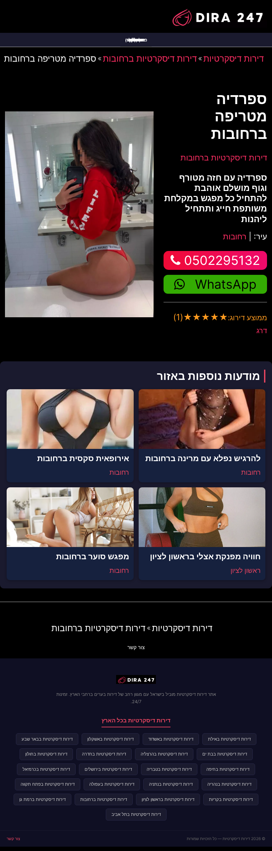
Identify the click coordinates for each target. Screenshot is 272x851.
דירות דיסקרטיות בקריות (231, 799)
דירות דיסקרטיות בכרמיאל (46, 769)
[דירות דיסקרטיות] (217, 16)
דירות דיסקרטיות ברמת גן (42, 799)
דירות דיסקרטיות (233, 58)
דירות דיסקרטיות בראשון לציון (168, 799)
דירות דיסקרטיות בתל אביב (136, 814)
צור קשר (136, 647)
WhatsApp (225, 284)
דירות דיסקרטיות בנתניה (171, 784)
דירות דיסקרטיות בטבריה (169, 769)
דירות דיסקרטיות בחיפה (227, 769)
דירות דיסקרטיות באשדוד (170, 739)
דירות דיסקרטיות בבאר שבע (47, 739)
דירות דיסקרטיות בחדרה (104, 754)
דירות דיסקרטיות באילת (229, 739)
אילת (136, 39)
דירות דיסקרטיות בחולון (46, 754)
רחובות (234, 236)
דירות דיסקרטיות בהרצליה (164, 754)
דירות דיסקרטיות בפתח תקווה (48, 784)
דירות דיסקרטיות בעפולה (111, 784)
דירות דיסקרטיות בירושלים (108, 769)
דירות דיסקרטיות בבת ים (224, 754)
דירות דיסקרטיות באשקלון (110, 739)
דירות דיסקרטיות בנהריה (229, 784)
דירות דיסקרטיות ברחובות (150, 58)
